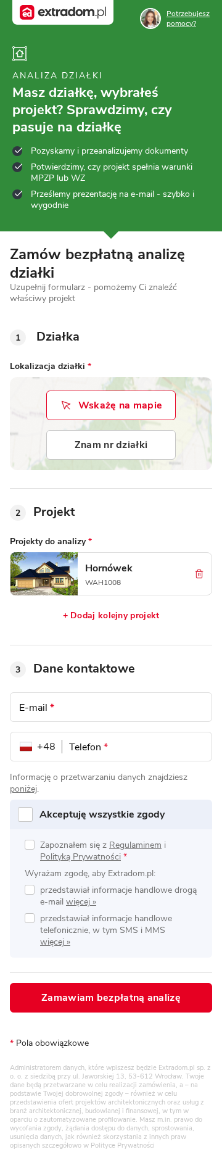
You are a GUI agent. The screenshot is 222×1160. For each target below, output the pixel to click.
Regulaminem (135, 845)
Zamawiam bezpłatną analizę (111, 998)
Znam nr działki (111, 445)
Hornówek (109, 568)
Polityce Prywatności (123, 1145)
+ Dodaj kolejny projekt (111, 615)
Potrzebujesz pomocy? (188, 18)
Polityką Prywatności (80, 857)
